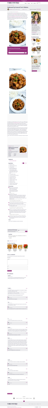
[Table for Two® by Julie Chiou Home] (13, 3)
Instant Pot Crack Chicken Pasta (9, 250)
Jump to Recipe (38, 9)
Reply (26, 288)
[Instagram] (32, 34)
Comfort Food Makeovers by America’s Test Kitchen (15, 16)
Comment (8, 259)
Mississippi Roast (33, 52)
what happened (15, 122)
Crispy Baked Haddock (20, 249)
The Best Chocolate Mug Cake (33, 44)
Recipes (26, 3)
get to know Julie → (34, 32)
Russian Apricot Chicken (26, 250)
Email (9, 51)
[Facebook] (34, 34)
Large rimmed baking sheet (12, 160)
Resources (29, 3)
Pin (33, 9)
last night (18, 122)
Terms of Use (16, 407)
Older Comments (10, 393)
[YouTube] (33, 34)
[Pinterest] (37, 34)
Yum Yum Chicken (38, 43)
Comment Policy (8, 407)
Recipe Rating (8, 257)
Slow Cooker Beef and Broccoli (38, 52)
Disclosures (11, 407)
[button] (22, 9)
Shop (37, 3)
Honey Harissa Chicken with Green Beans (15, 250)
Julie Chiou (11, 9)
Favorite (31, 9)
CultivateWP (20, 407)
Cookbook (34, 3)
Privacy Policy (13, 407)
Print (25, 153)
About (31, 3)
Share (35, 9)
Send (26, 231)
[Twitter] (36, 34)
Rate (23, 153)
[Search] (40, 3)
